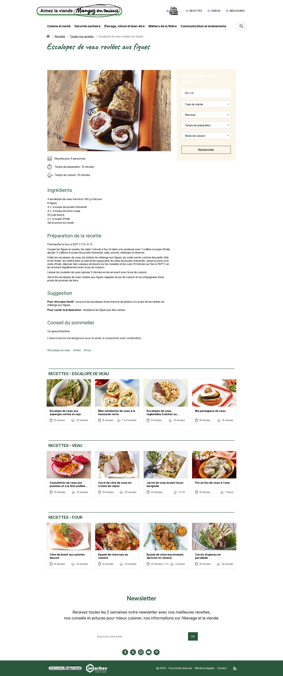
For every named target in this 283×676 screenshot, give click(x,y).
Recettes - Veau (65, 445)
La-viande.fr (48, 36)
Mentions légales (205, 668)
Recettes (195, 10)
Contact (222, 668)
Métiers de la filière (163, 26)
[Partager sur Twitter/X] (49, 56)
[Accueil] (80, 10)
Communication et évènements (203, 26)
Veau (78, 350)
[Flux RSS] (234, 668)
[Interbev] (96, 668)
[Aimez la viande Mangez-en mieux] (66, 668)
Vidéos (215, 10)
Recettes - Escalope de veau (78, 373)
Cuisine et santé (58, 26)
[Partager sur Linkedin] (49, 64)
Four (88, 350)
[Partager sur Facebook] (49, 60)
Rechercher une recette (198, 79)
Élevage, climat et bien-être (124, 26)
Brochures (237, 10)
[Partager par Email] (49, 68)
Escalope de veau (59, 350)
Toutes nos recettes (82, 36)
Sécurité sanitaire (87, 26)
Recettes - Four (65, 517)
